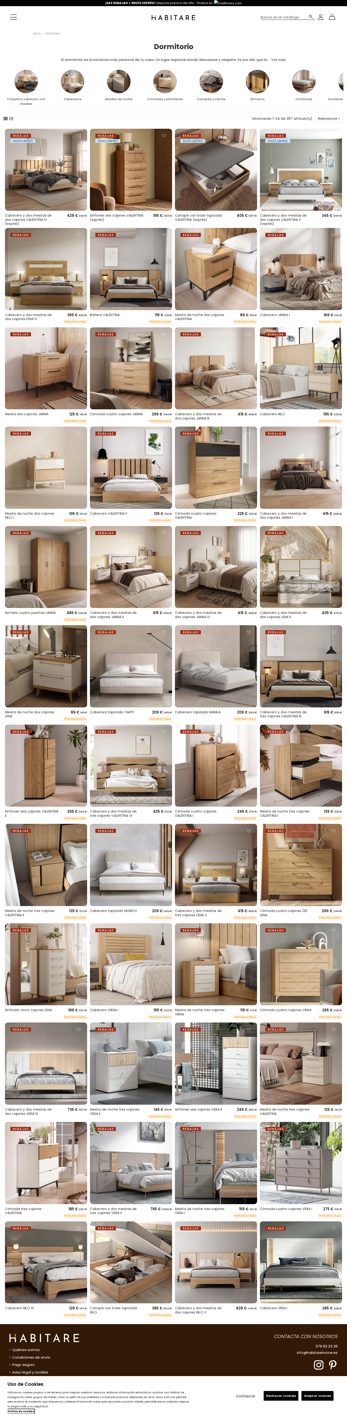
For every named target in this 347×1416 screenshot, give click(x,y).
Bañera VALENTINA (105, 314)
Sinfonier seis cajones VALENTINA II (31, 813)
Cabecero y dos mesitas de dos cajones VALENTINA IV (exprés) (28, 219)
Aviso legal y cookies (30, 1372)
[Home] (173, 17)
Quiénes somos (26, 1349)
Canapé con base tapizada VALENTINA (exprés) (198, 217)
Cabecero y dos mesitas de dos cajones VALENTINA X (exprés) (283, 219)
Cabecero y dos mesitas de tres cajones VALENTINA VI (113, 813)
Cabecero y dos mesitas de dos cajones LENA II (283, 614)
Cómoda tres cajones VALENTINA (23, 1210)
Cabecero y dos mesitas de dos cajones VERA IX (28, 1111)
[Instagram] (318, 1364)
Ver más (278, 59)
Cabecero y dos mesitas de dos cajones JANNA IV (198, 614)
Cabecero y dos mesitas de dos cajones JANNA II (113, 614)
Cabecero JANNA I (275, 314)
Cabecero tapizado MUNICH (113, 910)
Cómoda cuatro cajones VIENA (285, 1010)
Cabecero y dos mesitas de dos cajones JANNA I (283, 515)
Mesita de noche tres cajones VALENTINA (284, 1111)
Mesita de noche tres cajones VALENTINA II (30, 912)
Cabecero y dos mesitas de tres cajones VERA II (113, 1210)
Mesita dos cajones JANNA (26, 414)
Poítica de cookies (21, 1411)
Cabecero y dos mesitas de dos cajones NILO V (198, 1310)
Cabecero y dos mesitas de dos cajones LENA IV (28, 316)
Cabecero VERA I (274, 1308)
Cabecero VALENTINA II (108, 513)
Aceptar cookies (317, 1396)
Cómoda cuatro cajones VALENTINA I (195, 813)
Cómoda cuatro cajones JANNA (116, 414)
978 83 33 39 (327, 1346)
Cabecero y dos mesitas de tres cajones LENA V (198, 912)
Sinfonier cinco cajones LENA (28, 1010)
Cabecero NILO (272, 414)
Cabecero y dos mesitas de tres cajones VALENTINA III (283, 714)
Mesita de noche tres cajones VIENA (199, 1012)
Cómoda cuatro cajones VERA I (286, 1208)
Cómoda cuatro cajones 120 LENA (283, 912)
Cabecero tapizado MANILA (197, 712)
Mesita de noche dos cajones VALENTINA (199, 316)
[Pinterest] (333, 1364)
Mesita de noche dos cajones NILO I (29, 515)
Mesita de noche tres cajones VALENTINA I (284, 813)
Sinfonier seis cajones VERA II (198, 1109)
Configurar (245, 1396)
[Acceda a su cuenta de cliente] (321, 17)
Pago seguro (23, 1364)
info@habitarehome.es (317, 1352)
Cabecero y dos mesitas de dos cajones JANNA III (198, 416)
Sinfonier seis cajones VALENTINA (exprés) (116, 217)
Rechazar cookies (281, 1396)
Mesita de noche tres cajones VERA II (115, 1111)
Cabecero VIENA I (104, 1010)
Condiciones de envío (31, 1357)
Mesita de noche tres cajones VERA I (199, 1210)
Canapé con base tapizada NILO (113, 1310)
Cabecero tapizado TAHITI (112, 712)
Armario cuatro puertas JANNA (30, 612)
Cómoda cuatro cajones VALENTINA (195, 515)
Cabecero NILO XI (19, 1308)
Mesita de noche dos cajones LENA (29, 714)
